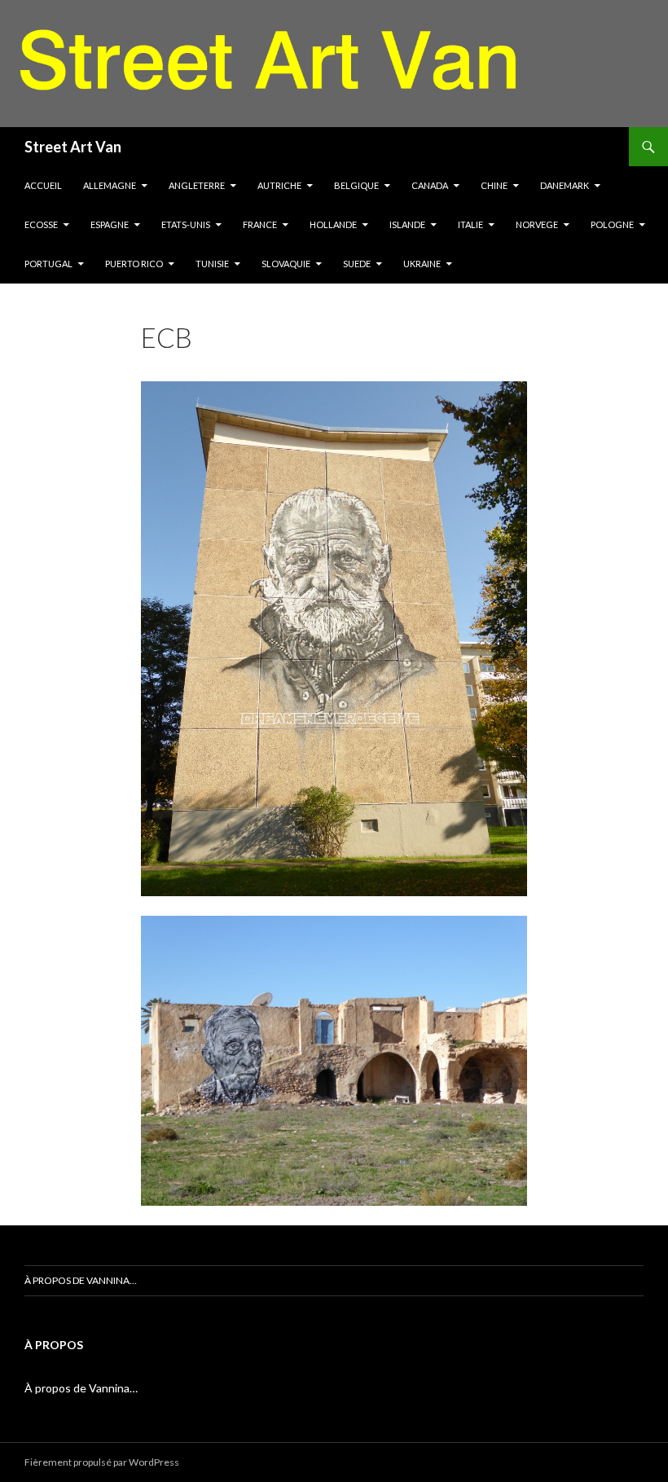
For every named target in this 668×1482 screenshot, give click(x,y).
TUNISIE (212, 263)
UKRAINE (422, 263)
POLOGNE (612, 224)
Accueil (43, 185)
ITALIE (470, 224)
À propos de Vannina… (80, 1280)
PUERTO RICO (134, 263)
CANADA (429, 185)
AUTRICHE (279, 185)
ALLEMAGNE (109, 185)
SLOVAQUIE (285, 263)
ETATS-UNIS (185, 224)
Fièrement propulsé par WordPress (101, 1462)
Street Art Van (72, 147)
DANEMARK (564, 185)
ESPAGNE (109, 224)
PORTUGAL (48, 263)
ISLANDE (407, 224)
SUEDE (357, 263)
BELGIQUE (356, 185)
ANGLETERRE (197, 185)
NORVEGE (537, 224)
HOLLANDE (333, 224)
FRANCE (260, 224)
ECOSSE (41, 224)
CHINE (494, 185)
